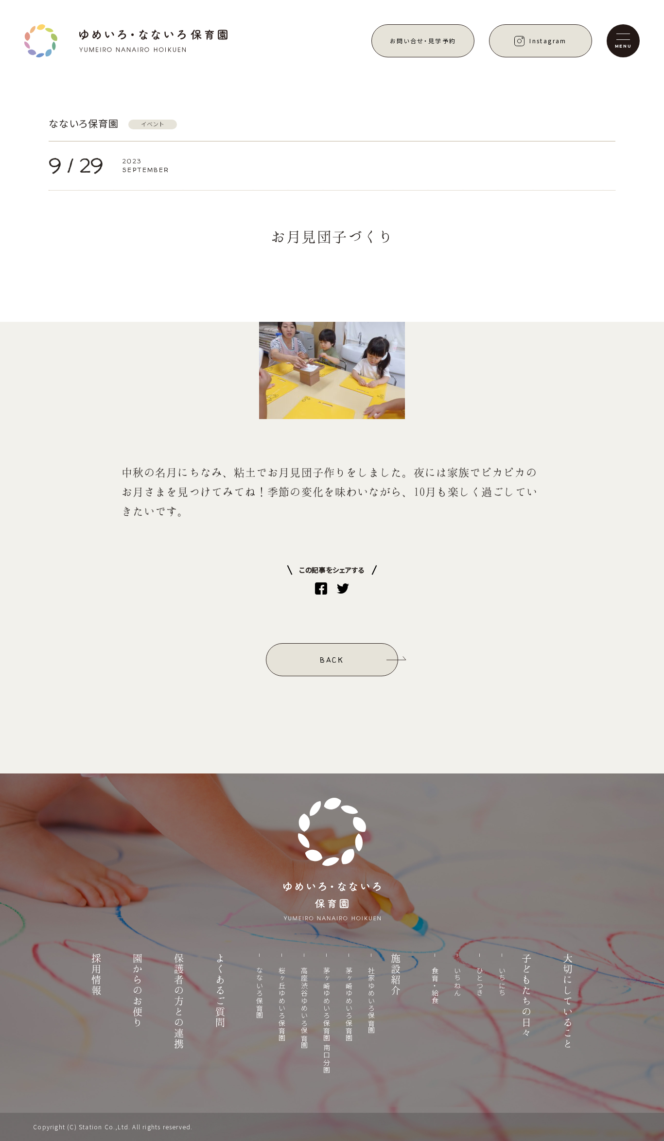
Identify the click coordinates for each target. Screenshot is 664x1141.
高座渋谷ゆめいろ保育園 (304, 1008)
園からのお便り (137, 990)
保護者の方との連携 (179, 1001)
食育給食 (435, 985)
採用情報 (96, 974)
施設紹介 (396, 974)
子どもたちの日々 (526, 996)
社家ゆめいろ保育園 (371, 1001)
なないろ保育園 (259, 993)
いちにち (502, 982)
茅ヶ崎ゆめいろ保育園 (349, 1004)
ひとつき (480, 982)
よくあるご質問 (220, 990)
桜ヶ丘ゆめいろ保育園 (282, 1004)
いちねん (457, 982)
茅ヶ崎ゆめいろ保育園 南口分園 (327, 1020)
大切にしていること (568, 1001)
